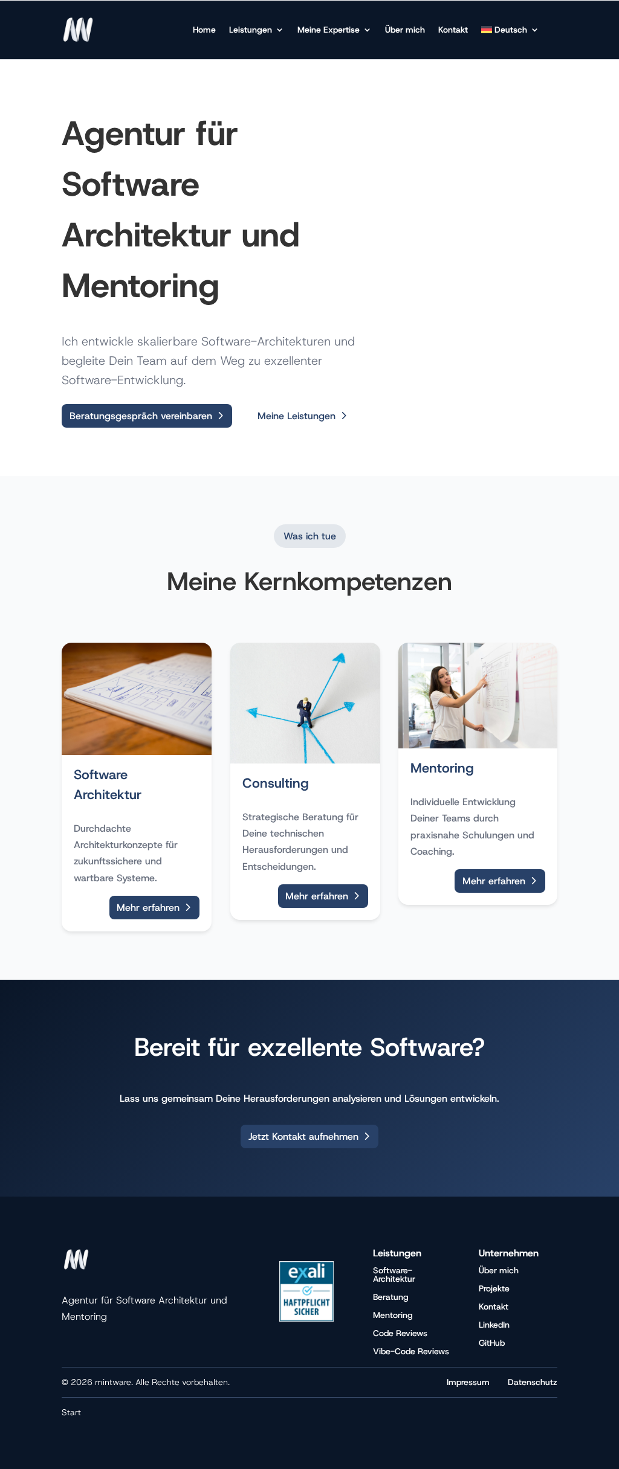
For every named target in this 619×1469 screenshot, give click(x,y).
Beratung (391, 1296)
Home (204, 29)
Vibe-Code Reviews (411, 1350)
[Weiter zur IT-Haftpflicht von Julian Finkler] (306, 1318)
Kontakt (453, 29)
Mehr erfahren (148, 907)
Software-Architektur (394, 1274)
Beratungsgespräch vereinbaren (141, 416)
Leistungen (250, 29)
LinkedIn (494, 1324)
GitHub (492, 1342)
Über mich (405, 29)
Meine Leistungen (296, 416)
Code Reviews (400, 1332)
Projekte (494, 1288)
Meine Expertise (328, 29)
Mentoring (393, 1314)
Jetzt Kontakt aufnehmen (303, 1136)
